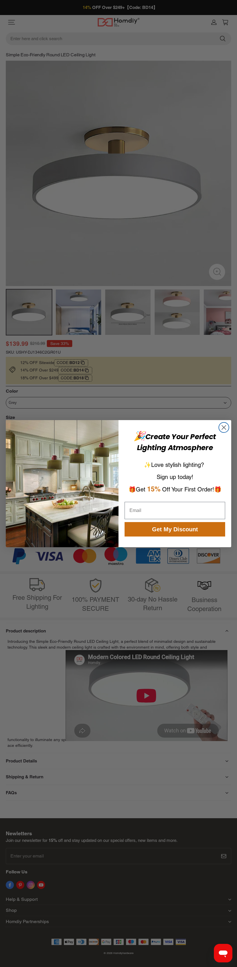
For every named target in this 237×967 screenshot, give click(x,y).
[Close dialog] (224, 427)
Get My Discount (175, 529)
